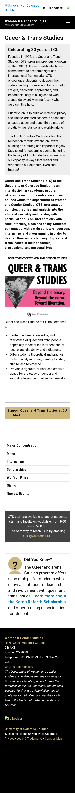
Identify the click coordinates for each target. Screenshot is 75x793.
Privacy (9, 738)
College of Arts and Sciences (19, 25)
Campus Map (53, 738)
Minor (11, 454)
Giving (11, 485)
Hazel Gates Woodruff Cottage (25, 643)
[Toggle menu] (67, 22)
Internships (15, 461)
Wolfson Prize (17, 477)
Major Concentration (22, 445)
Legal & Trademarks (29, 738)
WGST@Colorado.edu (19, 667)
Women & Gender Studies (26, 21)
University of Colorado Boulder (26, 729)
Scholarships (16, 469)
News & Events (18, 494)
